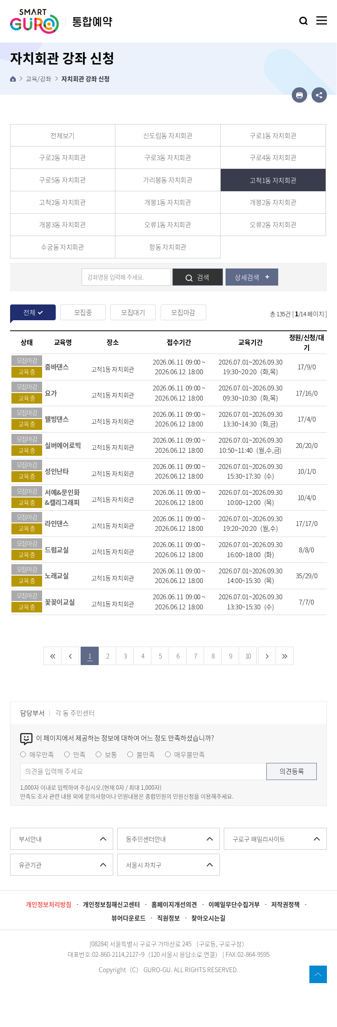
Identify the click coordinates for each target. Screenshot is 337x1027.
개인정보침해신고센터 (111, 904)
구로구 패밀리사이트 (259, 838)
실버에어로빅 (63, 445)
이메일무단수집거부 (234, 904)
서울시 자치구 (143, 864)
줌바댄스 (57, 367)
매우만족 (41, 754)
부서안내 (30, 838)
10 (248, 656)
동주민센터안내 (146, 838)
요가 (51, 393)
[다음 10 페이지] (267, 656)
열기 (303, 21)
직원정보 (168, 917)
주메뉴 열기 (321, 20)
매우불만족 (189, 754)
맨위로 (318, 974)
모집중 (83, 312)
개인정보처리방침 (49, 904)
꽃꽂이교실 (60, 602)
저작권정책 (285, 904)
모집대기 (133, 312)
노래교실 (57, 575)
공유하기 (319, 95)
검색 (203, 277)
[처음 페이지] (52, 656)
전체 (29, 312)
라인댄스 (57, 523)
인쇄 (299, 95)
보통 (111, 754)
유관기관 (30, 864)
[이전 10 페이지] (70, 656)
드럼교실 (57, 550)
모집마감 (183, 312)
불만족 (145, 754)
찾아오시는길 (208, 917)
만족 (79, 754)
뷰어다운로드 (128, 917)
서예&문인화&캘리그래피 (62, 497)
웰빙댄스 (57, 419)
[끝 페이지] (285, 656)
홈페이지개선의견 (174, 904)
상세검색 (247, 277)
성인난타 (57, 471)
